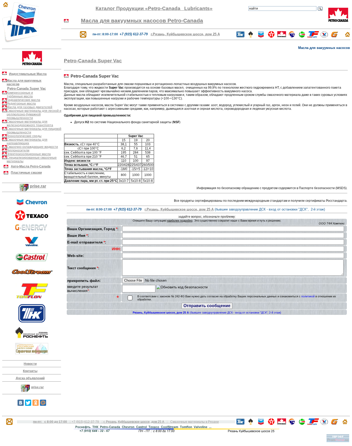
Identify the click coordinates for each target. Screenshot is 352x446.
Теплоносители (18, 150)
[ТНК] (32, 321)
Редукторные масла (21, 103)
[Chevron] (31, 205)
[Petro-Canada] (281, 36)
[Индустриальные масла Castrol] (31, 260)
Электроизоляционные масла (29, 154)
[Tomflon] (313, 36)
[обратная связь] (83, 34)
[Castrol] (302, 36)
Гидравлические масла (23, 100)
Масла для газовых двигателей (29, 107)
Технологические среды (24, 136)
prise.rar (38, 186)
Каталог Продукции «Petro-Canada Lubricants (153, 8)
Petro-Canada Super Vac (93, 60)
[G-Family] (31, 229)
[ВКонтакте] (21, 403)
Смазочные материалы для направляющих (27, 141)
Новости (30, 364)
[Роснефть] (31, 338)
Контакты (30, 371)
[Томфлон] (32, 297)
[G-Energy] (335, 36)
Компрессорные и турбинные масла (20, 94)
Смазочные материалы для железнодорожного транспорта (30, 123)
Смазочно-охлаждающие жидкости (32, 147)
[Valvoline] (324, 36)
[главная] (347, 35)
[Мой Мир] (43, 403)
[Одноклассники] (35, 403)
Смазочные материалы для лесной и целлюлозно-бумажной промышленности (34, 114)
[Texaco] (31, 219)
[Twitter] (28, 403)
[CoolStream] (32, 276)
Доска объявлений (30, 378)
